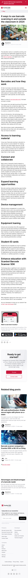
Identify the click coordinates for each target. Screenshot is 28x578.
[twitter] (11, 574)
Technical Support (19, 537)
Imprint (21, 561)
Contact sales (14, 376)
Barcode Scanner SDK (7, 530)
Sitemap (3, 556)
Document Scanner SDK (7, 532)
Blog (4, 11)
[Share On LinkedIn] (2, 342)
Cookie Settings (8, 561)
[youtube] (17, 574)
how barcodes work (15, 99)
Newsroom (4, 550)
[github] (19, 574)
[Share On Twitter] (7, 342)
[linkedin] (8, 574)
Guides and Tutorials (19, 535)
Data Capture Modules (7, 534)
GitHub (16, 532)
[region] (14, 324)
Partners (4, 548)
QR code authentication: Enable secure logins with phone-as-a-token (13, 412)
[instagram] (14, 574)
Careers (3, 552)
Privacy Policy (16, 561)
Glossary (4, 554)
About (3, 545)
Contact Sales (5, 538)
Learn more (11, 3)
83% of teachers (7, 56)
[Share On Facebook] (4, 342)
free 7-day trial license (8, 304)
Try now (14, 372)
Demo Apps (4, 536)
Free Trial (17, 534)
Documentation (18, 530)
